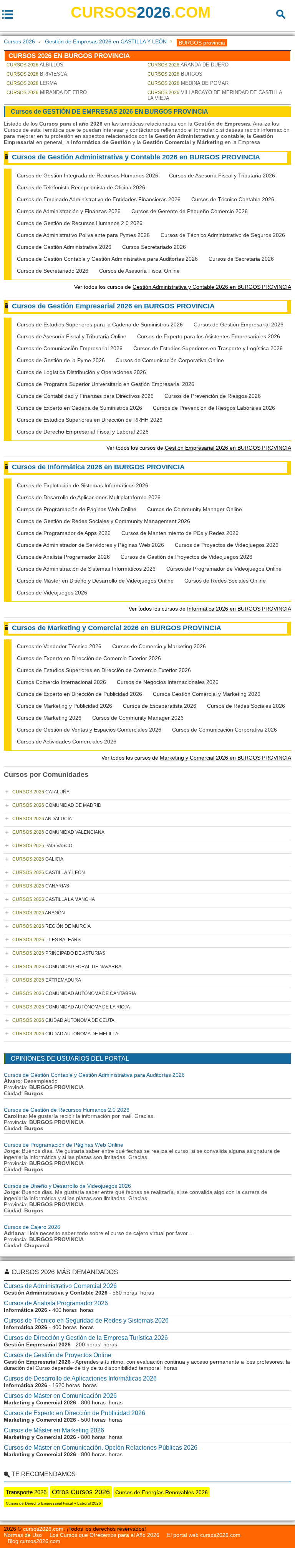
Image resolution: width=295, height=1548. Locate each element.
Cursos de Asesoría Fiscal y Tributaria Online (71, 336)
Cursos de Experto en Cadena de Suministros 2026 (79, 408)
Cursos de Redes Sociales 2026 (246, 706)
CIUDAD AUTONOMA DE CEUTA (63, 1020)
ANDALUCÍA (42, 818)
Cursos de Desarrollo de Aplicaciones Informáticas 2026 (80, 1378)
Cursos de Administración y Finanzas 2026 (69, 211)
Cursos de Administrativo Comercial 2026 (60, 1286)
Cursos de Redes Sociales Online (225, 581)
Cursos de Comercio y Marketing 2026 (159, 646)
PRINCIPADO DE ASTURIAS (58, 953)
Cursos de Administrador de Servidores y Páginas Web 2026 (90, 545)
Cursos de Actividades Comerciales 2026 (66, 741)
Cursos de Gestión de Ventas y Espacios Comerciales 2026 (89, 730)
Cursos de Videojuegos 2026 (52, 592)
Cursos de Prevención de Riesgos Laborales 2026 (214, 408)
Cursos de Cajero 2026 (32, 1227)
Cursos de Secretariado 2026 (52, 271)
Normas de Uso (23, 1535)
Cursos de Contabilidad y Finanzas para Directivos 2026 (85, 396)
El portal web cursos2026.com (203, 1535)
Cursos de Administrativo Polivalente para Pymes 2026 (83, 235)
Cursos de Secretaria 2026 (241, 259)
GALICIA (37, 859)
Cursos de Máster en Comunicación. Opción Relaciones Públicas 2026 (100, 1447)
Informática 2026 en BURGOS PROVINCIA (239, 609)
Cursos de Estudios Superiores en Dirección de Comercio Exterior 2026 (104, 670)
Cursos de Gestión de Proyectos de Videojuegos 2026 (186, 557)
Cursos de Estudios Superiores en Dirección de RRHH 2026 (89, 420)
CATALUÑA (41, 792)
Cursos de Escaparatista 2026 (159, 706)
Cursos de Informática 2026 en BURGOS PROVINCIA (98, 467)
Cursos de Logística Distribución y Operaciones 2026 (81, 372)
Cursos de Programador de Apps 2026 (64, 533)
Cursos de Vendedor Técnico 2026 (59, 646)
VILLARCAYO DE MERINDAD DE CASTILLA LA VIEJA (215, 95)
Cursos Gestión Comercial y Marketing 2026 (206, 694)
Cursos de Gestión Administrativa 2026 (64, 247)
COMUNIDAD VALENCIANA (58, 832)
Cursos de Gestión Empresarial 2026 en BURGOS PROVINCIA (113, 306)
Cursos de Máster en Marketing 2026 (54, 1430)
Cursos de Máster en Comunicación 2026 (60, 1395)
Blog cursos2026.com (34, 1541)
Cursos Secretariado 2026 (154, 247)
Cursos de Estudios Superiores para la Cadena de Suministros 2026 (100, 324)
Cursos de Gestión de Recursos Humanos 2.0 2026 (80, 223)
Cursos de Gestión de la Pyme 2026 (61, 360)
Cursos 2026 (19, 41)
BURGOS (175, 74)
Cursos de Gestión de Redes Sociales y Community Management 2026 (103, 521)
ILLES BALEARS (46, 939)
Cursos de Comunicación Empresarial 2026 (70, 348)
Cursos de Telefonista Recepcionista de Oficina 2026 (81, 187)
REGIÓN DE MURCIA (51, 926)
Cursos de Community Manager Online (194, 509)
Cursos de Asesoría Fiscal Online (139, 271)
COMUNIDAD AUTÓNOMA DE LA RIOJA (71, 1007)
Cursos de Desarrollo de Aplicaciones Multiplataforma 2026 (89, 497)
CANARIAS (40, 886)
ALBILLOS (35, 65)
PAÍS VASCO (42, 845)
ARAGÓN (38, 913)
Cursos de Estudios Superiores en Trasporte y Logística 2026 (208, 348)
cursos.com (140, 12)
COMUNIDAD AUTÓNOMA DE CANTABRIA (74, 993)
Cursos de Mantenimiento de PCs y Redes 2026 (180, 533)
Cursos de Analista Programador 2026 (63, 557)
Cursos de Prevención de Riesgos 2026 (212, 396)
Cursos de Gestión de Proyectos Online (57, 1355)
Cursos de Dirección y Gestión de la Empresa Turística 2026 (86, 1337)
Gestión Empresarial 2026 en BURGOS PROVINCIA (228, 448)
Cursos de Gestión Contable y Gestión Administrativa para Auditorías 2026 (107, 259)
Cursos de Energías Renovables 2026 (161, 1492)
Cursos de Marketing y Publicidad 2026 (64, 706)
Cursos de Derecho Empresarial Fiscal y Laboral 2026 (83, 432)
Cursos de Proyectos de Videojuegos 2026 (226, 545)
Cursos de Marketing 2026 (49, 718)
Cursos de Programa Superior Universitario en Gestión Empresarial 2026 (105, 384)
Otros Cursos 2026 (81, 1492)
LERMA (32, 83)
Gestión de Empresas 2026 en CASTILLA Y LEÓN (106, 41)
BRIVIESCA (37, 74)
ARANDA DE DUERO (188, 65)
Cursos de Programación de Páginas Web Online (76, 509)
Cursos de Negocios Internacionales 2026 (168, 682)
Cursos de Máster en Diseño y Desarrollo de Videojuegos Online (95, 581)
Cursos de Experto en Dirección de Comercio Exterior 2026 (89, 658)
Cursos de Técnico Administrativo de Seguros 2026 (223, 235)
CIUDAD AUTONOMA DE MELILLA (65, 1033)
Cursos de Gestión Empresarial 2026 (238, 324)
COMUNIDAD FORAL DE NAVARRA (66, 966)
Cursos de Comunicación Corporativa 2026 (224, 730)
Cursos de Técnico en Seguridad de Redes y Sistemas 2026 (86, 1320)
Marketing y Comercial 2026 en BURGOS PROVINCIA (225, 758)
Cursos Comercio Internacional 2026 (61, 682)
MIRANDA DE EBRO (47, 92)
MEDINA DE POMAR (188, 83)
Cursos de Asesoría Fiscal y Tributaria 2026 (222, 175)
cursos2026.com (43, 1529)
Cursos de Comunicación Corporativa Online (170, 360)
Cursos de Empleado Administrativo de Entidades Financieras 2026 (99, 199)
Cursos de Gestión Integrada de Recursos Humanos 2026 (87, 175)
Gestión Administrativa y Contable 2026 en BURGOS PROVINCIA (212, 287)
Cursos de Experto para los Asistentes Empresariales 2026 (208, 336)
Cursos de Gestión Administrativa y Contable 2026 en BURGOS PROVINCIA (136, 157)
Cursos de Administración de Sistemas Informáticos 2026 (86, 569)
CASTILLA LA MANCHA (53, 899)
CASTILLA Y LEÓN (48, 872)
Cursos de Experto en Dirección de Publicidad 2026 (79, 694)
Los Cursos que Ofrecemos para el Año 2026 (104, 1535)
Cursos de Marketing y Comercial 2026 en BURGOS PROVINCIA (116, 628)
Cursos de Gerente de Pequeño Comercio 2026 (189, 211)
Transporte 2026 (26, 1492)
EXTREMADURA (46, 980)
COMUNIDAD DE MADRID (56, 805)
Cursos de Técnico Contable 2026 (232, 199)
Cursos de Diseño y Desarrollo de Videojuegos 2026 (67, 1186)
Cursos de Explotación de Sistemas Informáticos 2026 (82, 485)
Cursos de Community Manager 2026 (138, 718)
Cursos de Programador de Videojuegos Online (224, 569)
